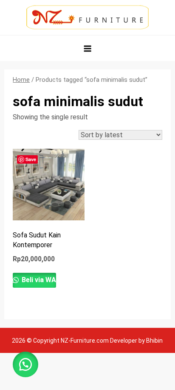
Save (30, 159)
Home (21, 80)
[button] (25, 364)
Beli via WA (38, 280)
